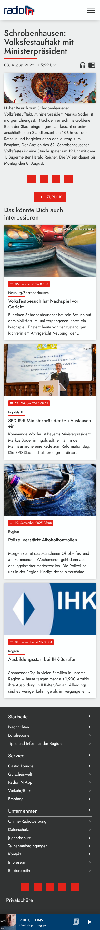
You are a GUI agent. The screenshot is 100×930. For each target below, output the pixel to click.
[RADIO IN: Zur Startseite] (44, 10)
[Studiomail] (25, 887)
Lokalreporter (19, 735)
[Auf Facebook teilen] (31, 179)
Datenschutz (18, 829)
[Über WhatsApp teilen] (56, 179)
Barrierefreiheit (20, 870)
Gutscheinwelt (20, 774)
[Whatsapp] (62, 887)
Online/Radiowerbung (27, 821)
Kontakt (14, 854)
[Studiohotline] (75, 887)
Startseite (18, 716)
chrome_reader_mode (91, 65)
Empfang (16, 799)
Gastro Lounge (20, 766)
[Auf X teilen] (44, 179)
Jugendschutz (19, 838)
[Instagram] (50, 887)
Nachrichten (18, 727)
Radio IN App (20, 782)
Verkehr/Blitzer (21, 790)
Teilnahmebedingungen (27, 846)
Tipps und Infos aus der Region (35, 743)
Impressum (17, 862)
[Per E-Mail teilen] (68, 179)
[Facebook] (38, 887)
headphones (82, 65)
